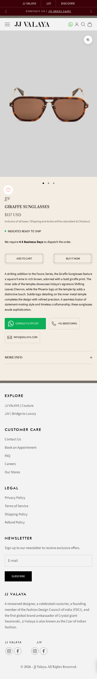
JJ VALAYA (29, 3)
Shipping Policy (16, 514)
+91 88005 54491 (59, 11)
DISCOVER (68, 3)
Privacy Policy (15, 497)
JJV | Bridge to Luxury (20, 413)
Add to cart (24, 259)
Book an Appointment (20, 447)
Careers (10, 463)
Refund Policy (15, 522)
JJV (48, 3)
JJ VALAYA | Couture (19, 405)
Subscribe (18, 576)
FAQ (7, 455)
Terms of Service (16, 506)
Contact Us (13, 439)
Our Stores (12, 472)
